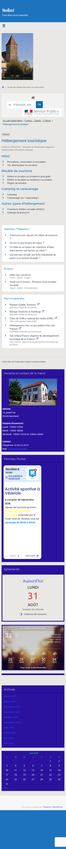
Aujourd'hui (33, 581)
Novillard (8, 10)
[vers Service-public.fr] (42, 112)
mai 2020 (8, 743)
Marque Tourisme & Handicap (25, 311)
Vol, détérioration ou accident (22, 165)
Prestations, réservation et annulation (26, 161)
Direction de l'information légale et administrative (25, 362)
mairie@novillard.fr (17, 449)
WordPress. (58, 807)
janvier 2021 (10, 701)
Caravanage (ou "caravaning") (23, 197)
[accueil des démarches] (33, 97)
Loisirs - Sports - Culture (38, 120)
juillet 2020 (10, 733)
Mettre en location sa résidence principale (28, 176)
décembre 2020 (12, 707)
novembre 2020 (12, 712)
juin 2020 (8, 738)
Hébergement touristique (15, 124)
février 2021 (10, 696)
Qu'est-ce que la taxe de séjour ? (27, 242)
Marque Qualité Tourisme (23, 304)
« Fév (5, 788)
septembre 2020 (12, 722)
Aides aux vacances (20, 274)
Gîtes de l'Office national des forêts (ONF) (32, 318)
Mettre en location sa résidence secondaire (29, 179)
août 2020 (9, 727)
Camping (12, 194)
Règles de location (16, 183)
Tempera (47, 807)
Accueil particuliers (13, 120)
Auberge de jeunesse (18, 212)
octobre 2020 (11, 717)
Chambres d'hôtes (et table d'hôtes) (25, 209)
